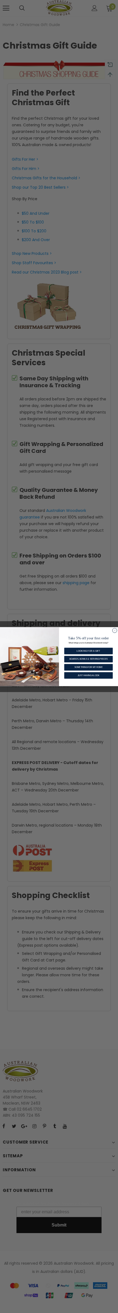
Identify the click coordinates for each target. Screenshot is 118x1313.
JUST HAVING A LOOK (89, 675)
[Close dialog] (114, 630)
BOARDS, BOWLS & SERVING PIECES (88, 659)
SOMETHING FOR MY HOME (88, 667)
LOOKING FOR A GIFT (88, 650)
